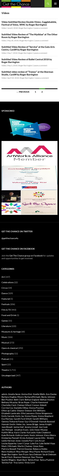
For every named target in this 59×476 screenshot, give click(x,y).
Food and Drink (9, 315)
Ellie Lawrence (28, 413)
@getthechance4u (10, 238)
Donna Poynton (36, 408)
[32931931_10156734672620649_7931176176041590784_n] (29, 177)
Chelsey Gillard (24, 405)
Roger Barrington (26, 28)
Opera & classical (10, 348)
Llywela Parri (27, 440)
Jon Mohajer (7, 429)
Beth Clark (19, 399)
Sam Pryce (23, 454)
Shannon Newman (21, 457)
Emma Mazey (31, 416)
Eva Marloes (7, 418)
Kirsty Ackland (27, 438)
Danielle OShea (21, 408)
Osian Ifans (38, 446)
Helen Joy (20, 424)
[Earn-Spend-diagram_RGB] (29, 128)
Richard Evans (47, 451)
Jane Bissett (7, 427)
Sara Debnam (35, 454)
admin (4, 394)
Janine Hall (18, 427)
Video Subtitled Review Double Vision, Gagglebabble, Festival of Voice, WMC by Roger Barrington (29, 23)
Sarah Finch (7, 457)
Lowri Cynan (23, 443)
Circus (5, 288)
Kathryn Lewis (22, 435)
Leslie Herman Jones (11, 440)
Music (4, 337)
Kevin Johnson (36, 435)
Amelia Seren (14, 394)
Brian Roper (24, 402)
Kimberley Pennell (10, 438)
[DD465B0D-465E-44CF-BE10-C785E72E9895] (29, 202)
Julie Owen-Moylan (38, 429)
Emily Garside (8, 416)
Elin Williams (39, 410)
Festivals (6, 304)
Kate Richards (8, 435)
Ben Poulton (7, 399)
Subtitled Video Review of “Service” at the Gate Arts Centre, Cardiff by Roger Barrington (28, 48)
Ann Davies (51, 394)
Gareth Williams (40, 418)
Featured (6, 298)
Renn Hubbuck (8, 451)
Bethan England (32, 399)
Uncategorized (8, 375)
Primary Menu (55, 3)
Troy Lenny (18, 462)
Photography (8, 353)
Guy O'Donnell (31, 421)
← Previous (22, 91)
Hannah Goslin (8, 424)
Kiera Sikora (50, 435)
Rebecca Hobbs (40, 449)
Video (4, 28)
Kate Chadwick (43, 432)
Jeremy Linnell (31, 427)
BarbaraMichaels (33, 397)
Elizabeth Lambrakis (11, 413)
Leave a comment (41, 28)
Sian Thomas (37, 457)
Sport (4, 364)
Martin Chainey (25, 446)
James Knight (45, 424)
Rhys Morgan (22, 451)
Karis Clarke (20, 432)
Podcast (5, 359)
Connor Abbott (39, 405)
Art (3, 277)
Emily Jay (19, 416)
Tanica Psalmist (47, 460)
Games (5, 320)
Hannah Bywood (47, 421)
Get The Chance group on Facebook (26, 255)
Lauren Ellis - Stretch (44, 438)
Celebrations (8, 282)
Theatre (5, 370)
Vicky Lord (30, 462)
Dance (5, 293)
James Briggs (32, 424)
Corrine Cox (7, 408)
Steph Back (22, 460)
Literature (6, 326)
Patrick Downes (24, 449)
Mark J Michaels (9, 446)
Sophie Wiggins (9, 460)
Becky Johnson (48, 397)
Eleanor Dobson (24, 410)
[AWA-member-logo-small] (29, 153)
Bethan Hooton (47, 399)
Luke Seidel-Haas (47, 443)
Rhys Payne (34, 451)
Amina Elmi (26, 394)
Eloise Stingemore (43, 413)
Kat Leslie (31, 432)
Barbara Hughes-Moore (13, 397)
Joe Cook (43, 427)
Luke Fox (34, 443)
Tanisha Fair (7, 462)
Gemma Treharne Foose (13, 421)
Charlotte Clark (9, 405)
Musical (5, 342)
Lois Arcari (40, 440)
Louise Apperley (9, 443)
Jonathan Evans (21, 429)
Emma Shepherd (45, 416)
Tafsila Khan (33, 460)
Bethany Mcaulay (10, 402)
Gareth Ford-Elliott (23, 418)
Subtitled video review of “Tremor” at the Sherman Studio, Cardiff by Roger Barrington (27, 73)
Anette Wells (39, 394)
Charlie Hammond (39, 402)
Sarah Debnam (49, 454)
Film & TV (6, 309)
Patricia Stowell (9, 449)
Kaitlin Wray (7, 432)
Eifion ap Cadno (9, 410)
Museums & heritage (11, 331)
